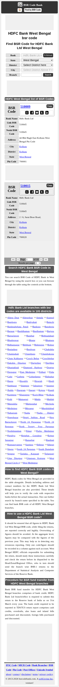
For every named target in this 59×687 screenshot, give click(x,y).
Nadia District (45, 413)
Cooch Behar (32, 358)
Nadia (27, 413)
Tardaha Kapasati (29, 454)
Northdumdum (14, 431)
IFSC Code (11, 665)
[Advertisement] (29, 22)
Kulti (9, 399)
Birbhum (27, 345)
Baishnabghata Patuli (17, 327)
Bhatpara (50, 340)
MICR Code (24, 665)
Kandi (51, 390)
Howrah (38, 381)
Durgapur (11, 372)
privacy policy (46, 674)
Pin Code (17, 670)
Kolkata (23, 146)
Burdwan (31, 349)
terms (35, 674)
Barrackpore (13, 336)
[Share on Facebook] (32, 112)
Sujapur (11, 454)
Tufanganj (49, 454)
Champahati (13, 354)
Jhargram (21, 390)
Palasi (29, 431)
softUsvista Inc (46, 679)
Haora (10, 381)
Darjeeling (36, 363)
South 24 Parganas (26, 449)
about (8, 674)
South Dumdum (46, 449)
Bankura (37, 327)
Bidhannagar (13, 345)
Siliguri (50, 444)
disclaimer (26, 674)
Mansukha (12, 404)
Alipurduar (28, 317)
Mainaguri (23, 399)
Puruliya (11, 435)
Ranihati (50, 440)
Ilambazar (12, 385)
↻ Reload (48, 55)
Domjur (50, 367)
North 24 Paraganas (31, 422)
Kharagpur (25, 395)
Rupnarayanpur (14, 444)
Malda (38, 399)
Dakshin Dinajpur (16, 363)
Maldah (50, 399)
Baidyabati (32, 322)
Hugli (51, 381)
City (13, 70)
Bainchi (50, 322)
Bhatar (32, 340)
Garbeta (20, 376)
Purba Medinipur (45, 431)
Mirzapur (29, 408)
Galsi (9, 376)
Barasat (10, 331)
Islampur (25, 385)
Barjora (50, 331)
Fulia (51, 372)
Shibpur (40, 444)
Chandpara (30, 354)
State (12, 60)
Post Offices (29, 670)
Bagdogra (12, 322)
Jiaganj (32, 390)
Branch (13, 75)
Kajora (42, 390)
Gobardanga (35, 376)
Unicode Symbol (45, 670)
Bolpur (51, 345)
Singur (10, 449)
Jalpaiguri (37, 385)
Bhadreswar (13, 340)
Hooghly (24, 381)
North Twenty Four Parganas (36, 426)
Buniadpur (12, 349)
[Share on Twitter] (42, 112)
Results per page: (26, 263)
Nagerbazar (12, 417)
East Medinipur (27, 372)
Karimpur (11, 395)
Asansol (50, 317)
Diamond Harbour (32, 367)
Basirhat (30, 336)
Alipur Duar (13, 317)
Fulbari (42, 372)
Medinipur (12, 408)
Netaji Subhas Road (34, 417)
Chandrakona (47, 354)
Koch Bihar (38, 395)
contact (16, 674)
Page (23, 259)
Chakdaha (49, 349)
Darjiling (50, 363)
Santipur (29, 444)
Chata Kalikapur (15, 358)
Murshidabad (48, 408)
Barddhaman (24, 331)
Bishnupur (39, 345)
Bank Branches (39, 665)
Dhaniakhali (13, 367)
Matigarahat (31, 404)
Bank (13, 55)
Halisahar (49, 376)
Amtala (39, 317)
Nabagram (12, 413)
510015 (25, 186)
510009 (25, 106)
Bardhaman (38, 331)
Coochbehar (48, 358)
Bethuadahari (47, 336)
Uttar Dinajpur (14, 458)
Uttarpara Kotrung (36, 458)
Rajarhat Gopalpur (31, 435)
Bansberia (49, 327)
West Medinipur (30, 463)
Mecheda (49, 404)
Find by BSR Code (33, 10)
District (13, 65)
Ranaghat (29, 440)
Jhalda (10, 390)
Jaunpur (50, 385)
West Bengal (25, 157)
